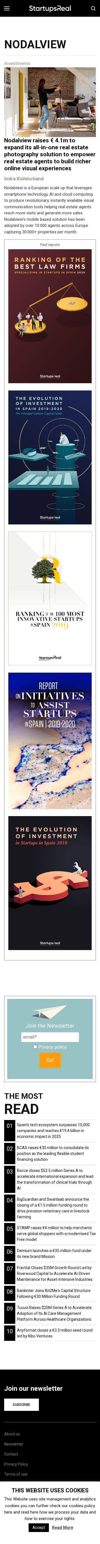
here (8, 1512)
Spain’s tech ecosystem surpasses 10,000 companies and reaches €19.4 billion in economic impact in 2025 (53, 1131)
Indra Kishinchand (24, 178)
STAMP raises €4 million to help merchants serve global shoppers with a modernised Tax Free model (56, 1234)
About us (12, 1434)
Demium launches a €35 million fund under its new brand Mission (54, 1253)
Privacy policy (52, 1047)
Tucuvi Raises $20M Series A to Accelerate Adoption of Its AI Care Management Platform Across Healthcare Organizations (54, 1313)
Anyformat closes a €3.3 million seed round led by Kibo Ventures (54, 1333)
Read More (62, 1527)
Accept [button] (38, 1527)
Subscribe (21, 1405)
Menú (8, 8)
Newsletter (13, 1444)
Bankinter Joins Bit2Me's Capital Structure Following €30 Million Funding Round (54, 1293)
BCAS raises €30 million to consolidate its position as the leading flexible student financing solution (53, 1153)
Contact (11, 1454)
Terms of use (16, 1474)
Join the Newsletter (50, 1025)
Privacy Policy (16, 1464)
